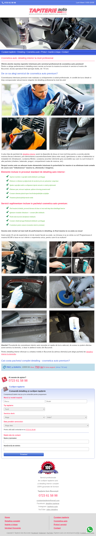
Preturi (44, 52)
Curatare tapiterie (9, 52)
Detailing (21, 52)
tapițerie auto (52, 506)
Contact (65, 52)
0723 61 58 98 (10, 3)
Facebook (34, 533)
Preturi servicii (60, 525)
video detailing (52, 509)
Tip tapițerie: (9, 405)
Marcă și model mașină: (13, 398)
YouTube (50, 533)
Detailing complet (12, 521)
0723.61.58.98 (31, 430)
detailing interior (29, 154)
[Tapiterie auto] (48, 11)
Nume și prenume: (10, 438)
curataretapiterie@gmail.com (48, 500)
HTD (77, 533)
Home (7, 517)
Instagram (42, 533)
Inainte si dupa (54, 52)
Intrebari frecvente (13, 528)
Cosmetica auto (33, 52)
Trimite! (24, 454)
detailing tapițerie (52, 503)
